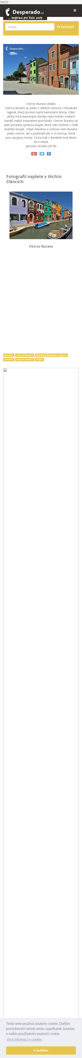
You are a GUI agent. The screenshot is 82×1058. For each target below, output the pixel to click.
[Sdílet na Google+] (34, 153)
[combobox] (30, 26)
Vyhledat (67, 27)
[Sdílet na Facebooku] (49, 153)
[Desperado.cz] (25, 11)
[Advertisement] (41, 303)
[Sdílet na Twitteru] (42, 153)
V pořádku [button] (41, 1050)
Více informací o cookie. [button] (24, 1039)
